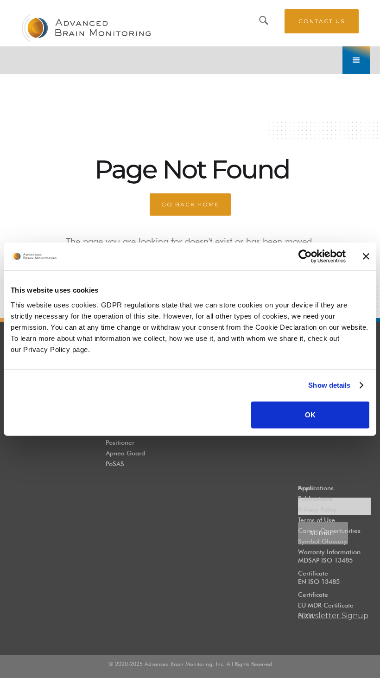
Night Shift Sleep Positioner (130, 436)
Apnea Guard (125, 453)
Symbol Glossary (322, 541)
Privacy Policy (317, 509)
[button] (356, 60)
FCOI (305, 616)
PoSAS (115, 463)
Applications (316, 488)
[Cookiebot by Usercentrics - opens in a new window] (305, 256)
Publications (315, 498)
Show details (329, 385)
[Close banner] (366, 256)
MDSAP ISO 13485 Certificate (325, 566)
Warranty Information (329, 552)
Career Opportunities (329, 530)
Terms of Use (316, 520)
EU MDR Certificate (326, 605)
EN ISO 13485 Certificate (319, 588)
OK (310, 414)
